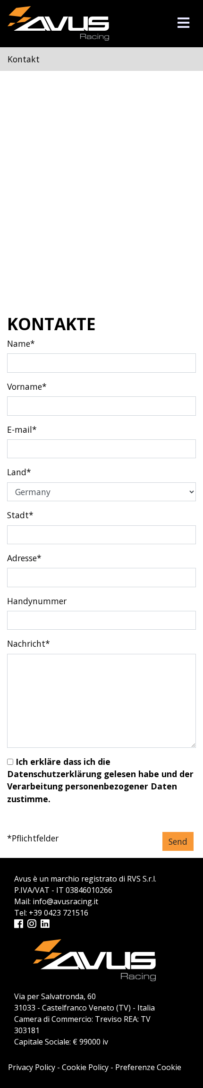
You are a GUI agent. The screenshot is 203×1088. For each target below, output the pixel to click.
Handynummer (37, 601)
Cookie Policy (85, 1067)
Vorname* (27, 386)
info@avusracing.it (65, 901)
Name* (21, 343)
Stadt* (20, 515)
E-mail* (22, 429)
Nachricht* (28, 643)
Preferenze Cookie (148, 1067)
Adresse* (24, 558)
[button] (183, 22)
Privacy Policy (31, 1067)
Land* (19, 472)
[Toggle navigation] (183, 23)
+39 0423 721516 (58, 913)
